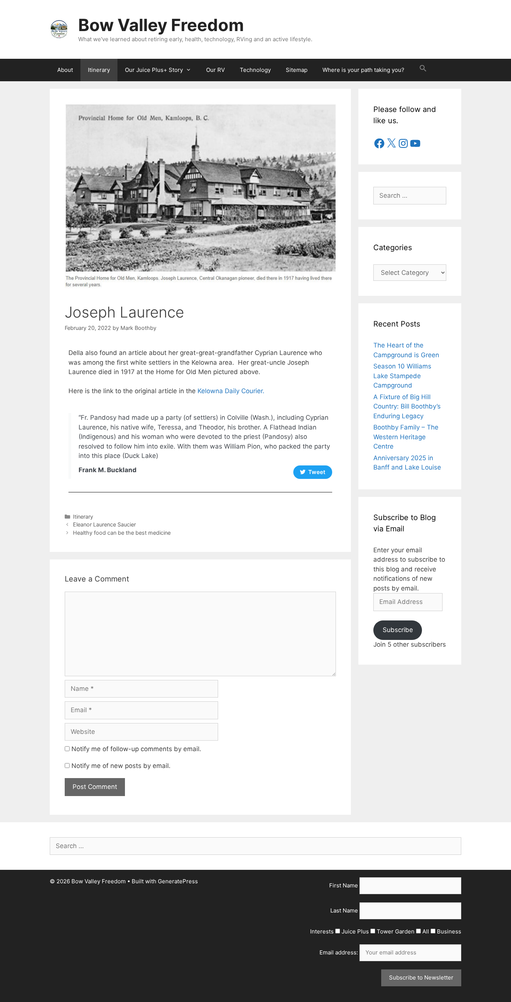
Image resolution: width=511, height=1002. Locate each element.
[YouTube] (415, 143)
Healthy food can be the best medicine (122, 532)
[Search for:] (409, 195)
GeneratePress (178, 881)
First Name (343, 885)
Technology (255, 69)
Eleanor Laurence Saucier (104, 524)
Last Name (344, 910)
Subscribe (398, 630)
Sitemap (296, 69)
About (65, 69)
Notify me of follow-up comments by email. (136, 749)
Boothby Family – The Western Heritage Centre (405, 436)
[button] (423, 70)
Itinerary (99, 69)
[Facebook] (379, 143)
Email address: (339, 952)
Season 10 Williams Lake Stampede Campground (402, 375)
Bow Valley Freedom (161, 25)
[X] (391, 143)
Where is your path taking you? (363, 69)
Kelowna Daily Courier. (231, 391)
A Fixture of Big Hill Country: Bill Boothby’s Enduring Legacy (407, 406)
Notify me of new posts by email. (121, 765)
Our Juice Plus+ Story (154, 69)
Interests (322, 931)
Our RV (215, 69)
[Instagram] (403, 143)
